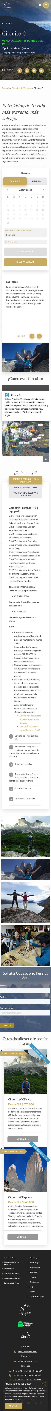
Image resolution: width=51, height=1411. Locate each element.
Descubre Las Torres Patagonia (11, 1263)
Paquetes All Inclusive (12, 1278)
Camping (15, 181)
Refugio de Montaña (25, 487)
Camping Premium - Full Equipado (25, 480)
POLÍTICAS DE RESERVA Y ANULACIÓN (25, 494)
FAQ (31, 1287)
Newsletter (33, 1272)
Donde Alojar (34, 1263)
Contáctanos (34, 1282)
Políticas (33, 1277)
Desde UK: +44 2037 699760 (27, 1379)
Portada (6, 88)
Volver (8, 23)
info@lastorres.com (27, 1351)
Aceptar (13, 1406)
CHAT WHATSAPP (25, 262)
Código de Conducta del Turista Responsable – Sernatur (30, 719)
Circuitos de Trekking (22, 88)
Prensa (32, 1292)
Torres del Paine (10, 1258)
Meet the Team (35, 1267)
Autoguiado (12, 242)
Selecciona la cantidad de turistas (18, 231)
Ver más (21, 1139)
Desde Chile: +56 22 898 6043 (27, 1371)
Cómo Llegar (34, 1258)
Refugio (36, 181)
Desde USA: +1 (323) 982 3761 (27, 1375)
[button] (7, 190)
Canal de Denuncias (37, 1296)
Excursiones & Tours (11, 1283)
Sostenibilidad (9, 1268)
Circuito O (25, 405)
